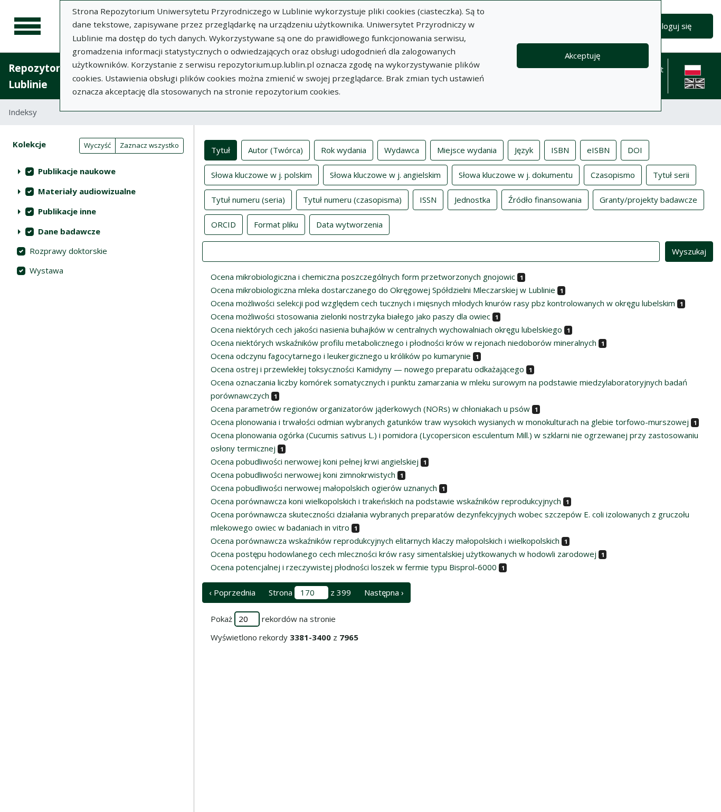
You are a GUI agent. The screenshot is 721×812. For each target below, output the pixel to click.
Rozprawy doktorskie (68, 251)
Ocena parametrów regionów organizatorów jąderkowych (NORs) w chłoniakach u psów (370, 408)
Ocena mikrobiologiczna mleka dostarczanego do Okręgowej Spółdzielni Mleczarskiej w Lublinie (383, 290)
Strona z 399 (310, 592)
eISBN (598, 150)
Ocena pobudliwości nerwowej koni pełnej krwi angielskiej (315, 461)
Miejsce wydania (467, 150)
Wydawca (401, 150)
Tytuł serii (671, 174)
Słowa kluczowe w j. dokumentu (516, 174)
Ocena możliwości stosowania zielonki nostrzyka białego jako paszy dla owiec (350, 316)
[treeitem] (97, 171)
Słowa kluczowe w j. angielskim (385, 174)
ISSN (428, 199)
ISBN (560, 150)
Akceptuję (582, 55)
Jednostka (472, 199)
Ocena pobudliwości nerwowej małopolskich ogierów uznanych (324, 488)
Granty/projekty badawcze (648, 199)
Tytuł (220, 150)
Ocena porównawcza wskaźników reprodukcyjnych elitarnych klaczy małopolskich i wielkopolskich (385, 540)
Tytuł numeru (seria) (248, 199)
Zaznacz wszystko (149, 145)
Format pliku (276, 224)
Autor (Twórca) (275, 150)
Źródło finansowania (545, 199)
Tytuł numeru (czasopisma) (352, 199)
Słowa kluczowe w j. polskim (261, 174)
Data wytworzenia (349, 224)
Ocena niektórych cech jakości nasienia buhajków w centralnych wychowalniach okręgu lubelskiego (386, 329)
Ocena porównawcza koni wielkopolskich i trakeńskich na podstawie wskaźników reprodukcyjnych (386, 501)
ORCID (223, 224)
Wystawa (46, 270)
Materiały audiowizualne (87, 191)
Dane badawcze (69, 231)
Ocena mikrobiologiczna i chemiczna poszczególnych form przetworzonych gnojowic (363, 276)
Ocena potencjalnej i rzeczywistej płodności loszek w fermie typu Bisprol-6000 (354, 567)
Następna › (384, 592)
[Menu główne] (27, 26)
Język (524, 150)
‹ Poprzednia (232, 592)
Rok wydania (343, 150)
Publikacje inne (67, 211)
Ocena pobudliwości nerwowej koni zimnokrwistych (303, 474)
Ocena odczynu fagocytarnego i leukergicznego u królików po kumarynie (341, 356)
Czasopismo (613, 174)
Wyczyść (97, 145)
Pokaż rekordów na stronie (273, 618)
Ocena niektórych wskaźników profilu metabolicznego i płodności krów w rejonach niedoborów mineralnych (403, 342)
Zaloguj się (672, 26)
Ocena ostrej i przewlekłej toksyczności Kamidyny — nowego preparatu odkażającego (367, 369)
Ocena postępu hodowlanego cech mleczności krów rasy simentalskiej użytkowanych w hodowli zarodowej (403, 554)
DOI (635, 150)
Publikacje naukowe (77, 171)
